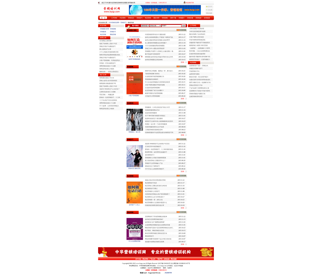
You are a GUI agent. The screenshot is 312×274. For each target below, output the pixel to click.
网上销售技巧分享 (105, 49)
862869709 (168, 273)
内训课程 (123, 18)
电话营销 (148, 18)
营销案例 (103, 32)
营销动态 (131, 18)
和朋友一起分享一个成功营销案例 (156, 124)
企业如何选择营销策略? (152, 88)
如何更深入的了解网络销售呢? (155, 222)
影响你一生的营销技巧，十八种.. (110, 97)
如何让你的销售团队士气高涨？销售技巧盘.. (159, 37)
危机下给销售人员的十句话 (108, 43)
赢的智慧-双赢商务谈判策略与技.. (200, 56)
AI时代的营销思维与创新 (197, 31)
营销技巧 (139, 18)
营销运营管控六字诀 (195, 85)
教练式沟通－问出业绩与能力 (198, 77)
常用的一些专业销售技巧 (107, 63)
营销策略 (165, 18)
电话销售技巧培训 (151, 183)
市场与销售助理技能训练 (197, 40)
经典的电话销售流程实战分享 (154, 205)
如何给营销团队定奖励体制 (154, 60)
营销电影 (198, 18)
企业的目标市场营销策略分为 (154, 76)
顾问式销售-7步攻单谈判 (197, 34)
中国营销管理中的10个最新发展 (155, 34)
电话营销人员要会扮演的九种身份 (156, 186)
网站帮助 (145, 259)
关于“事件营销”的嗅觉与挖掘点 (155, 116)
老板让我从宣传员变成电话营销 (155, 180)
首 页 (103, 18)
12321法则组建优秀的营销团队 (155, 46)
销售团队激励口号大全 (106, 78)
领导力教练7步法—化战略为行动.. (200, 82)
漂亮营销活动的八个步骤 (107, 66)
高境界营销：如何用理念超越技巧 (156, 152)
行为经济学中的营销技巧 (153, 146)
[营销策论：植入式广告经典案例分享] (135, 130)
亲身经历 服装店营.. (134, 168)
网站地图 (209, 13)
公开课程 (114, 18)
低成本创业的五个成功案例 (154, 118)
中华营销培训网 (114, 22)
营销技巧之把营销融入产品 (154, 163)
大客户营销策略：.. (135, 95)
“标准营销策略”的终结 (152, 74)
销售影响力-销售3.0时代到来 (198, 45)
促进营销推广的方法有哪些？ (154, 90)
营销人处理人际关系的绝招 (108, 80)
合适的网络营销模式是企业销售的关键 (157, 225)
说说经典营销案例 (151, 113)
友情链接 (207, 18)
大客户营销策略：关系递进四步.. (110, 60)
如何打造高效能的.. (135, 59)
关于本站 (138, 259)
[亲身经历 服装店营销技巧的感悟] (135, 166)
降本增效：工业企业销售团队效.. (199, 51)
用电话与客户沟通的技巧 (107, 46)
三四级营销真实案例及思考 (154, 130)
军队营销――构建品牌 (106, 94)
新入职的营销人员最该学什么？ (155, 160)
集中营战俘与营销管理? (152, 54)
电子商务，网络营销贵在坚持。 (155, 230)
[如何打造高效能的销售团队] (135, 57)
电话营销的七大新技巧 (152, 191)
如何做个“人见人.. (135, 205)
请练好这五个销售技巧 (152, 166)
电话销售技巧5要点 (151, 188)
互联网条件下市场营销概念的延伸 (156, 216)
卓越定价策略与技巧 (195, 68)
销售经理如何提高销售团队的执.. (110, 55)
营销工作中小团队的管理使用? (155, 48)
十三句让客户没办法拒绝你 (108, 100)
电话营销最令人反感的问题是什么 (156, 202)
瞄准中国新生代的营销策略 (154, 93)
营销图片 (182, 18)
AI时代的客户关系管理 (196, 28)
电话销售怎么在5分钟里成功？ (155, 197)
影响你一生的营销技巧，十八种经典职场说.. (159, 149)
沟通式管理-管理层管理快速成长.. (200, 79)
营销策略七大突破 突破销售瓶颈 (155, 158)
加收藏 (210, 10)
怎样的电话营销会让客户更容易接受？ (157, 194)
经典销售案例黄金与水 (152, 110)
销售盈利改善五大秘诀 (106, 69)
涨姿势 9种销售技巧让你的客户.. (109, 89)
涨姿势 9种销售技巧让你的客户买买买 (157, 144)
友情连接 (167, 259)
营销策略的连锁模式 (151, 79)
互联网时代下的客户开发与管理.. (199, 91)
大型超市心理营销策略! (152, 96)
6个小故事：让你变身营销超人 (109, 106)
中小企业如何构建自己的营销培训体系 (157, 82)
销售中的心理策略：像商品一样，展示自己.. (159, 71)
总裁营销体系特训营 (195, 96)
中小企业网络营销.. (135, 241)
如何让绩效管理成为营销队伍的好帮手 (157, 40)
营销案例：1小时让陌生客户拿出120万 (157, 107)
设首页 (210, 6)
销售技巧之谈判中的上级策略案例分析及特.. (159, 121)
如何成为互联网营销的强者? (154, 219)
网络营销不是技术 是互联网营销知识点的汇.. (159, 228)
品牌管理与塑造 (194, 74)
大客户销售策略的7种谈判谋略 (155, 85)
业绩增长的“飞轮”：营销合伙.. (199, 65)
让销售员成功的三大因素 (107, 92)
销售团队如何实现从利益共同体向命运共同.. (159, 57)
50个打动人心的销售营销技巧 (154, 169)
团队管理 (156, 18)
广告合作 (152, 259)
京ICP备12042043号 (164, 263)
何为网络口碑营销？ (106, 41)
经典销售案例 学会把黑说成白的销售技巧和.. (159, 132)
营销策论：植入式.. (135, 132)
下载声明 (159, 259)
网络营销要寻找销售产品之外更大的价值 (158, 239)
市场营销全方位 (194, 71)
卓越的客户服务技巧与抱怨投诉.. (199, 42)
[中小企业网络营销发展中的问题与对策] (135, 239)
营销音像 (190, 18)
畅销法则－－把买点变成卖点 (108, 71)
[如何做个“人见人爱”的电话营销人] (135, 203)
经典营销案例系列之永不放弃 (154, 127)
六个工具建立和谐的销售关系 (108, 52)
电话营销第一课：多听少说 (154, 200)
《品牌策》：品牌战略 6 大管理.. (199, 48)
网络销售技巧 (149, 236)
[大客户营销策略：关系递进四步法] (135, 94)
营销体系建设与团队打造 (197, 93)
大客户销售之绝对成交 (196, 37)
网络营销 (113, 34)
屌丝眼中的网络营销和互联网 (154, 242)
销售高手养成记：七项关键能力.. (199, 59)
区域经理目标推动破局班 (197, 54)
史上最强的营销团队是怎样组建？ (156, 43)
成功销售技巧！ (150, 155)
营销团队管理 (104, 29)
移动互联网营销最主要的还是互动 (156, 233)
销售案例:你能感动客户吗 (107, 83)
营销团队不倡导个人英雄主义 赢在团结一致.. (159, 51)
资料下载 (173, 18)
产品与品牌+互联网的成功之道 (199, 88)
